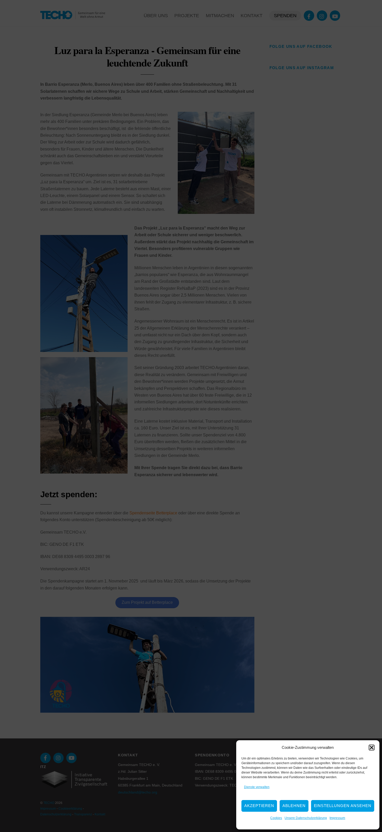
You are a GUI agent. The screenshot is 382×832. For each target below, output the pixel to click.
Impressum (337, 818)
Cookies (276, 818)
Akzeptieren (259, 805)
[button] (371, 747)
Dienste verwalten (256, 787)
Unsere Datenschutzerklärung (306, 818)
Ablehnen (294, 805)
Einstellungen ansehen (342, 805)
